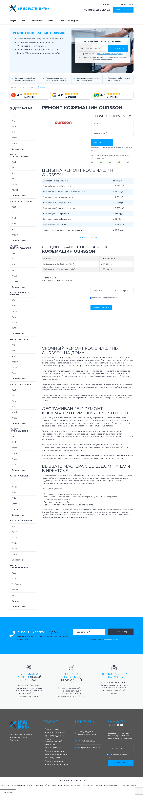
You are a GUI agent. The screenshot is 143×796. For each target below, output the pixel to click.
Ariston (15, 143)
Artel (14, 179)
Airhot (14, 401)
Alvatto (15, 537)
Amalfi (14, 276)
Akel (14, 127)
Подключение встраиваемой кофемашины (63, 230)
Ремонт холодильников (18, 156)
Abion (14, 579)
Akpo (14, 224)
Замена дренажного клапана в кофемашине (64, 192)
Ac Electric (16, 584)
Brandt (15, 509)
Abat (14, 162)
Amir (14, 356)
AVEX (14, 328)
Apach (14, 412)
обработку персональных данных (110, 54)
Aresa (14, 138)
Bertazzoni (16, 554)
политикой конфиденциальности (120, 785)
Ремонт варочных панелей (19, 294)
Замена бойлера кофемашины (57, 186)
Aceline (15, 590)
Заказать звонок (123, 10)
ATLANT (15, 190)
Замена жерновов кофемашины (58, 197)
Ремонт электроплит (21, 384)
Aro (13, 173)
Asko (14, 317)
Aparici (15, 281)
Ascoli (14, 311)
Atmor (14, 323)
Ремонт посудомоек (21, 201)
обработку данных (111, 297)
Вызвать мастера (102, 142)
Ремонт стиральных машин (20, 109)
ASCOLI (15, 184)
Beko (14, 498)
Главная (12, 87)
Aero (14, 595)
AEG (14, 115)
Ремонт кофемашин (27, 87)
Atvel (14, 493)
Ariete (14, 543)
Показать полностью (87, 237)
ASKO (14, 487)
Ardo (14, 132)
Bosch (14, 504)
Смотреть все (19, 149)
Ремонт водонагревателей (20, 247)
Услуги (13, 21)
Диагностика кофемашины (56, 181)
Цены (24, 21)
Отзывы (51, 21)
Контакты (37, 21)
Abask (14, 259)
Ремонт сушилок (18, 476)
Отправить (120, 763)
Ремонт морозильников (18, 430)
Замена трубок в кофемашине (57, 214)
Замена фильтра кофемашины (57, 219)
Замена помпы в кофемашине (57, 203)
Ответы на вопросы (69, 21)
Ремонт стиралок (52, 729)
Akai (13, 121)
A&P (14, 254)
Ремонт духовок (18, 339)
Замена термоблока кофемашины (59, 208)
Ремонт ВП (49, 744)
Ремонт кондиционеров (18, 566)
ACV (13, 265)
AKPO (14, 306)
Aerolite (15, 601)
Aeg (13, 270)
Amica (14, 448)
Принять (8, 793)
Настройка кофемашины (54, 224)
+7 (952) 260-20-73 (97, 9)
